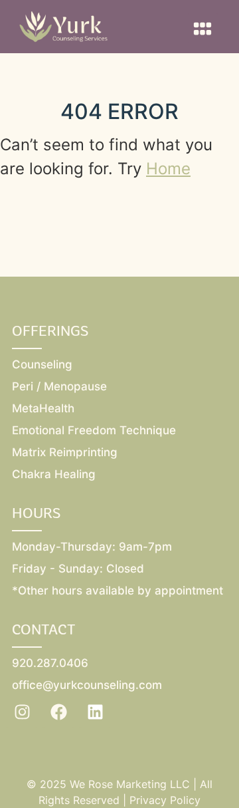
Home (168, 168)
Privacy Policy (164, 800)
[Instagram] (22, 711)
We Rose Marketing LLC (130, 784)
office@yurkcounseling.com (87, 685)
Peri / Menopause (59, 386)
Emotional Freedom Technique (94, 430)
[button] (203, 28)
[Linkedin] (95, 711)
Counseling (42, 364)
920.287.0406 (50, 663)
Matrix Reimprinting (65, 452)
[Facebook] (58, 711)
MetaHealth (43, 408)
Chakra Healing (54, 474)
